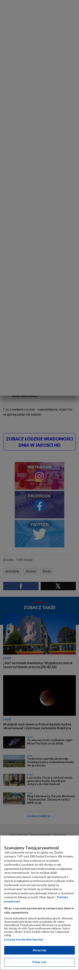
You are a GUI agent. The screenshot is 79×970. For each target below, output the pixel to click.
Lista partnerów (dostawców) (23, 939)
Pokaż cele (39, 962)
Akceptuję (39, 950)
